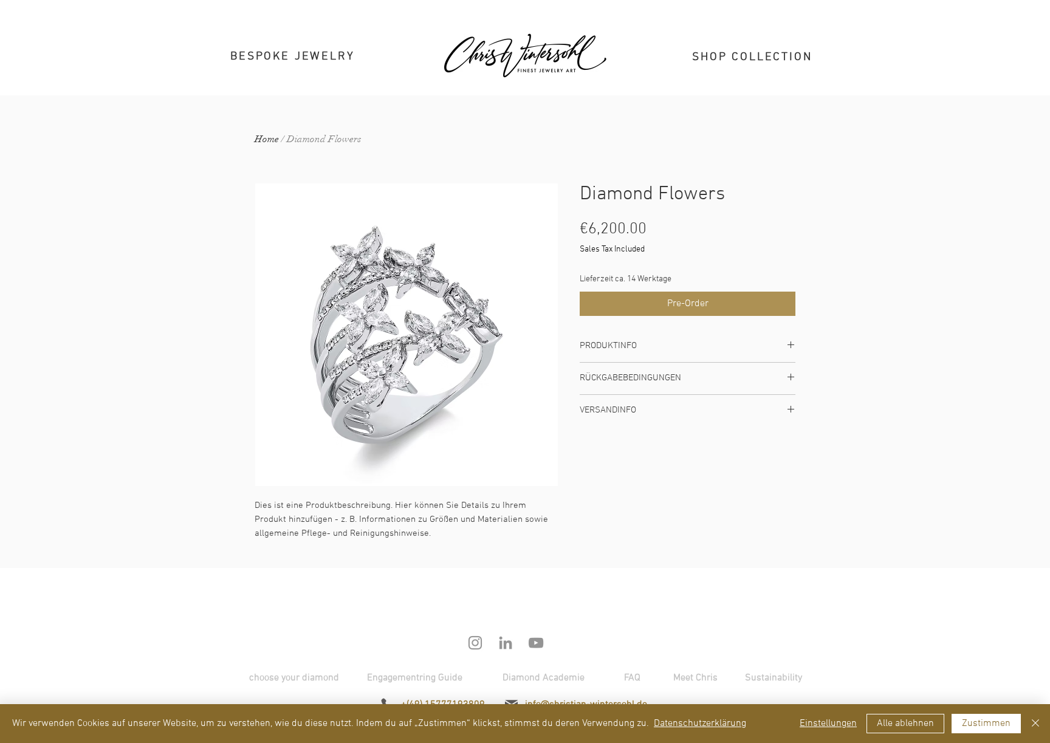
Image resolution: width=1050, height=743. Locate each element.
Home (267, 139)
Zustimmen (986, 723)
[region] (298, 61)
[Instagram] (475, 643)
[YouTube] (536, 643)
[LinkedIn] (505, 643)
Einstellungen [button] (828, 723)
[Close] (1035, 723)
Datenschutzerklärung (700, 723)
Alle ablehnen (905, 723)
